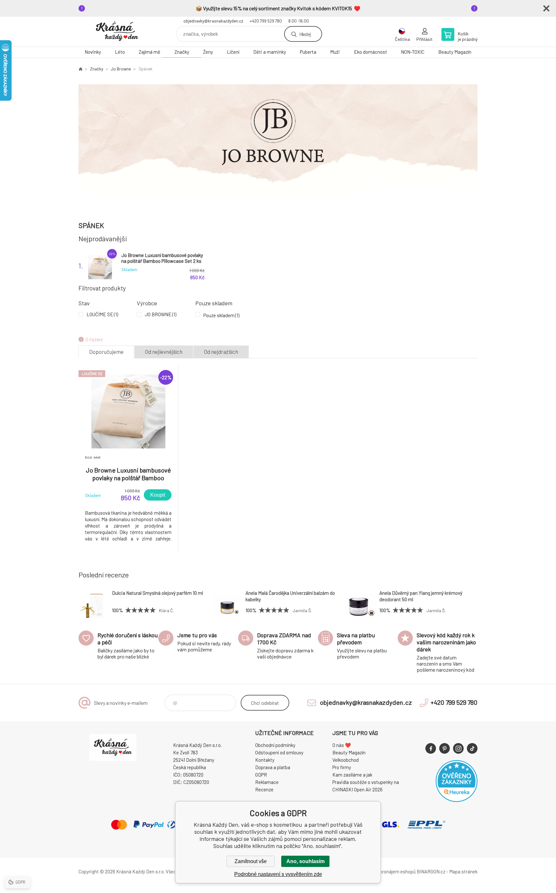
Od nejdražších (221, 351)
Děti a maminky (269, 52)
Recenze (264, 789)
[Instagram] (458, 748)
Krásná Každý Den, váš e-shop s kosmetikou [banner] (117, 32)
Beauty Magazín (454, 52)
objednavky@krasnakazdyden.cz (213, 20)
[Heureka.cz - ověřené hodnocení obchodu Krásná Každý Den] (456, 800)
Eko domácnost (370, 52)
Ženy (208, 52)
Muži (335, 52)
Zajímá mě (149, 52)
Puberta (308, 52)
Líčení (233, 52)
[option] (278, 143)
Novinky (93, 52)
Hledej (305, 34)
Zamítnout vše (251, 861)
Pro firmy (341, 767)
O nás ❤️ (341, 745)
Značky (181, 52)
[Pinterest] (444, 748)
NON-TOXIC (412, 52)
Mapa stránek (463, 871)
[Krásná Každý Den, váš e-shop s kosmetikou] (80, 69)
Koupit (157, 495)
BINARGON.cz (431, 871)
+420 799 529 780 (266, 20)
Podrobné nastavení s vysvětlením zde (278, 874)
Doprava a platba (272, 767)
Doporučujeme (106, 351)
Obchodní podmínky (275, 745)
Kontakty (264, 760)
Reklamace (267, 782)
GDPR (261, 775)
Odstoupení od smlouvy (279, 752)
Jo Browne (121, 68)
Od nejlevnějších (163, 351)
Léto (120, 52)
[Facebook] (430, 748)
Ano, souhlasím (305, 861)
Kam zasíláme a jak (352, 775)
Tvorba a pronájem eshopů (388, 871)
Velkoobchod (345, 760)
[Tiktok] (472, 748)
